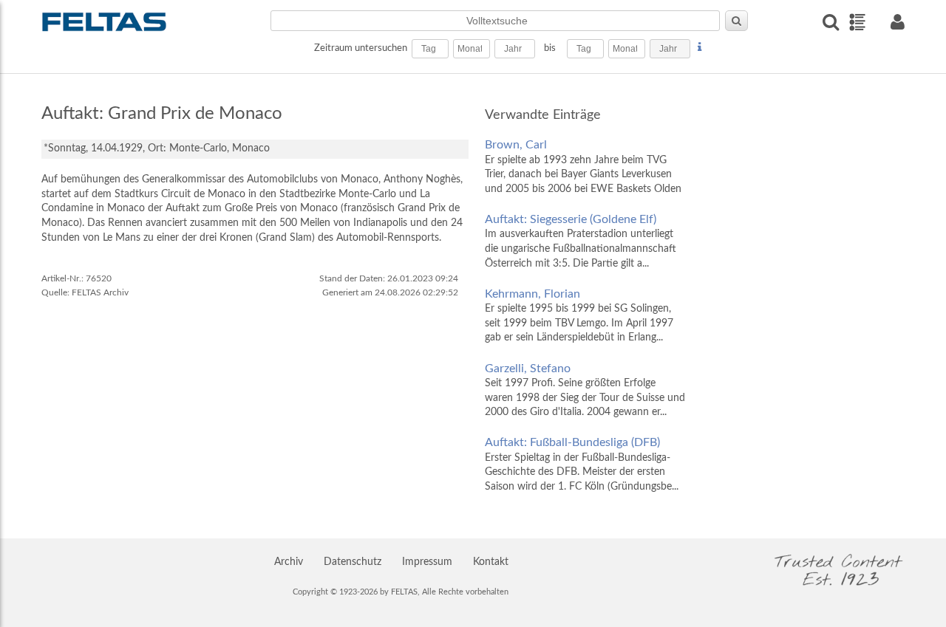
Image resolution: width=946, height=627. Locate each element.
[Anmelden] (897, 22)
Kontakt (490, 562)
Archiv (288, 562)
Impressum (427, 562)
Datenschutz (352, 562)
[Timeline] (857, 22)
